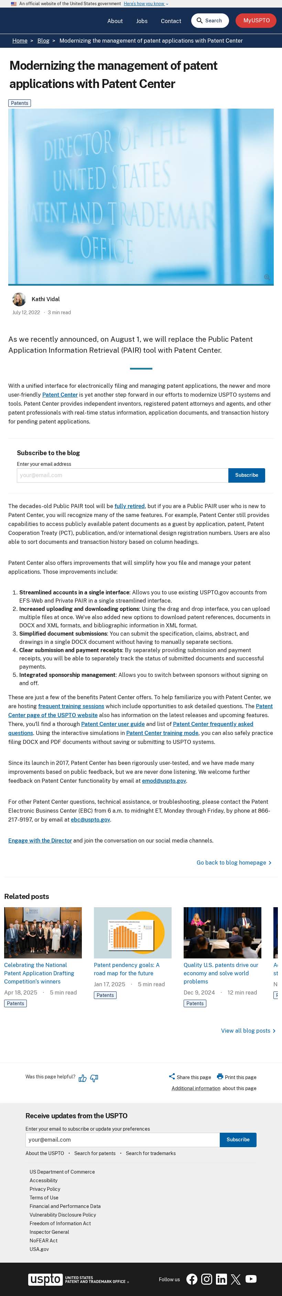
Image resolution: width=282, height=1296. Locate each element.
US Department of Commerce (62, 1172)
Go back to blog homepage (231, 862)
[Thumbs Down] (94, 1078)
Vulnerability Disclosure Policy (63, 1215)
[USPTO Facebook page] (190, 1283)
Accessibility (43, 1180)
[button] (189, 1078)
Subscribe (238, 1139)
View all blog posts (245, 1031)
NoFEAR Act (43, 1240)
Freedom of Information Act (60, 1223)
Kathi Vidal (46, 299)
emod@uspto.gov (164, 781)
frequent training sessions (71, 706)
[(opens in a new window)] (205, 1283)
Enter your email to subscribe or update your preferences (87, 1129)
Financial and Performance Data (65, 1206)
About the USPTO (44, 1153)
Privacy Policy (45, 1189)
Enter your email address (44, 464)
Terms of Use (44, 1197)
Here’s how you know (146, 4)
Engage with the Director (40, 840)
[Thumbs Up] (83, 1078)
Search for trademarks (151, 1153)
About (115, 21)
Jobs (142, 21)
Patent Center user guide (113, 724)
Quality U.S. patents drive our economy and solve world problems (221, 973)
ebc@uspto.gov (90, 819)
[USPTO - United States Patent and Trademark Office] (77, 1284)
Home (20, 40)
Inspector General (49, 1232)
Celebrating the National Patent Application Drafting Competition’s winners (39, 973)
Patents (19, 103)
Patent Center (60, 395)
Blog (43, 40)
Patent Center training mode (162, 733)
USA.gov (39, 1249)
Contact (171, 21)
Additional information (196, 1088)
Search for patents (95, 1153)
